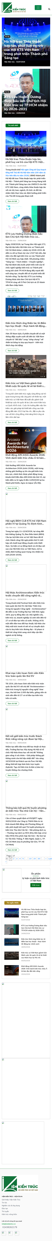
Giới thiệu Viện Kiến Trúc (11, 1200)
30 (39, 858)
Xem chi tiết (12, 201)
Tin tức (4, 1203)
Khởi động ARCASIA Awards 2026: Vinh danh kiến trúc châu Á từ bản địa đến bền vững (34, 968)
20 (34, 858)
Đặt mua (35, 885)
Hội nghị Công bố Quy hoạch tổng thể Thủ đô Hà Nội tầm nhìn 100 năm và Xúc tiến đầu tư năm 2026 (26, 172)
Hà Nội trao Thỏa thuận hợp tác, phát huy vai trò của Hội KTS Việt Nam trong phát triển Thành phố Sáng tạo (26, 49)
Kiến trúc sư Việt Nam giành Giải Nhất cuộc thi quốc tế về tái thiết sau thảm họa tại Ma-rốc (34, 955)
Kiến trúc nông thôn (9, 1214)
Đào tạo (5, 1208)
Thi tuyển (5, 1211)
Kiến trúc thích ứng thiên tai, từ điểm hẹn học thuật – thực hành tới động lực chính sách (33, 941)
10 (30, 858)
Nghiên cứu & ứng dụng (11, 1205)
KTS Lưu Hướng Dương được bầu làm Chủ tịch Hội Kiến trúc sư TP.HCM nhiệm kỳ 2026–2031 (26, 103)
